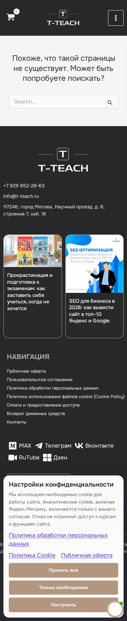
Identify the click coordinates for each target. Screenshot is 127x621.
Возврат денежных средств (36, 413)
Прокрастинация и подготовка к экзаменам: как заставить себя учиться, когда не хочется (29, 292)
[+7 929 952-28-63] (23, 185)
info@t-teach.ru (21, 196)
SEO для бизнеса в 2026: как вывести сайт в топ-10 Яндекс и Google (92, 311)
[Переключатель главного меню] (116, 18)
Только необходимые (63, 587)
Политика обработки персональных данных (53, 388)
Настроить (63, 605)
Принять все (63, 570)
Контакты (16, 422)
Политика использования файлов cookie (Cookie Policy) (66, 396)
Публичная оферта (26, 371)
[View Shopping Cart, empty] (10, 18)
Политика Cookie (32, 555)
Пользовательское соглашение (39, 379)
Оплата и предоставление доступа (43, 405)
